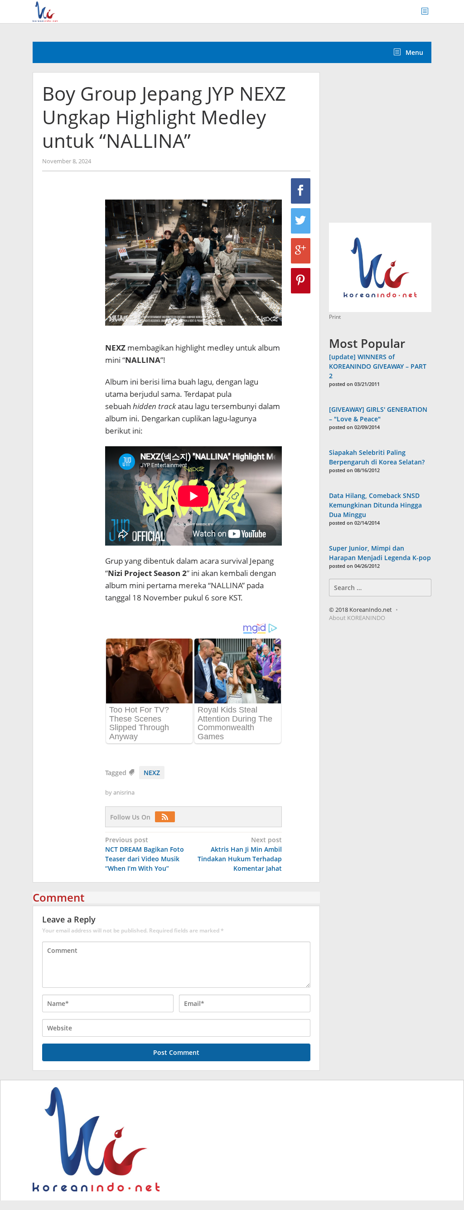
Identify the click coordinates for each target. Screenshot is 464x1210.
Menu (413, 52)
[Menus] (427, 11)
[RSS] (167, 817)
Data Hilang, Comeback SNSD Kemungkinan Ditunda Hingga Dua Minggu (375, 505)
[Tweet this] (300, 221)
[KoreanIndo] (45, 10)
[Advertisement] (396, 148)
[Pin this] (300, 280)
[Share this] (300, 191)
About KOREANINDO (357, 618)
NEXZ (152, 772)
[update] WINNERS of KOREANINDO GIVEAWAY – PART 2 (377, 366)
